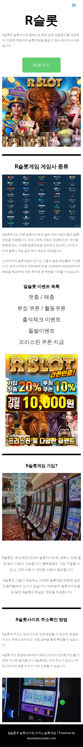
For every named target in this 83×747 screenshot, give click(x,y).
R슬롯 (12, 733)
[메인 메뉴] (74, 5)
